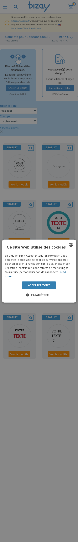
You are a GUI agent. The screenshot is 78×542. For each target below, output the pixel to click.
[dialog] (39, 271)
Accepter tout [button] (39, 285)
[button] (39, 294)
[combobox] (71, 245)
